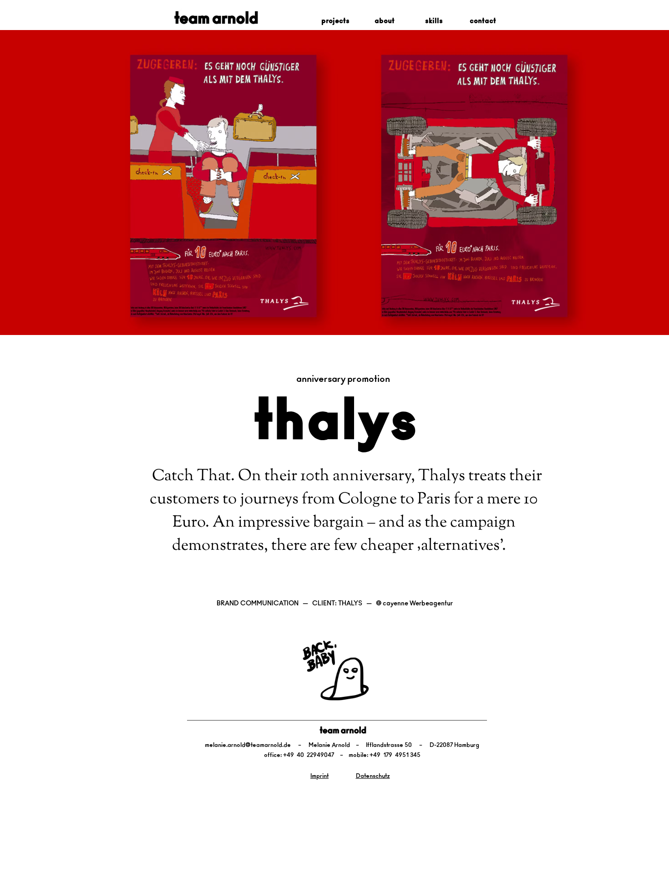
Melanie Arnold (329, 745)
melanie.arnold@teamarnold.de (248, 745)
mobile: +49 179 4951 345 (385, 755)
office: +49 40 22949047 (299, 755)
